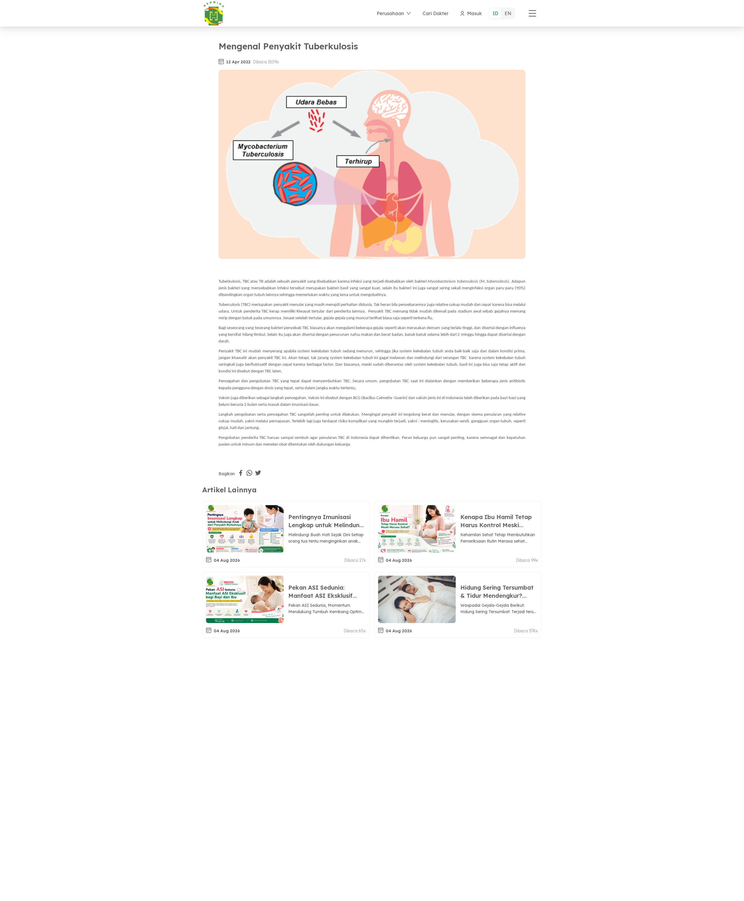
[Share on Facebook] (240, 472)
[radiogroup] (502, 13)
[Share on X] (258, 472)
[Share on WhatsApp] (249, 473)
